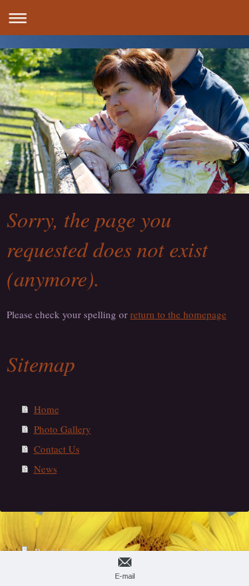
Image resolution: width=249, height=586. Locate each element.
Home (46, 409)
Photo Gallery (62, 429)
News (45, 468)
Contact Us (57, 448)
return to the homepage (178, 314)
